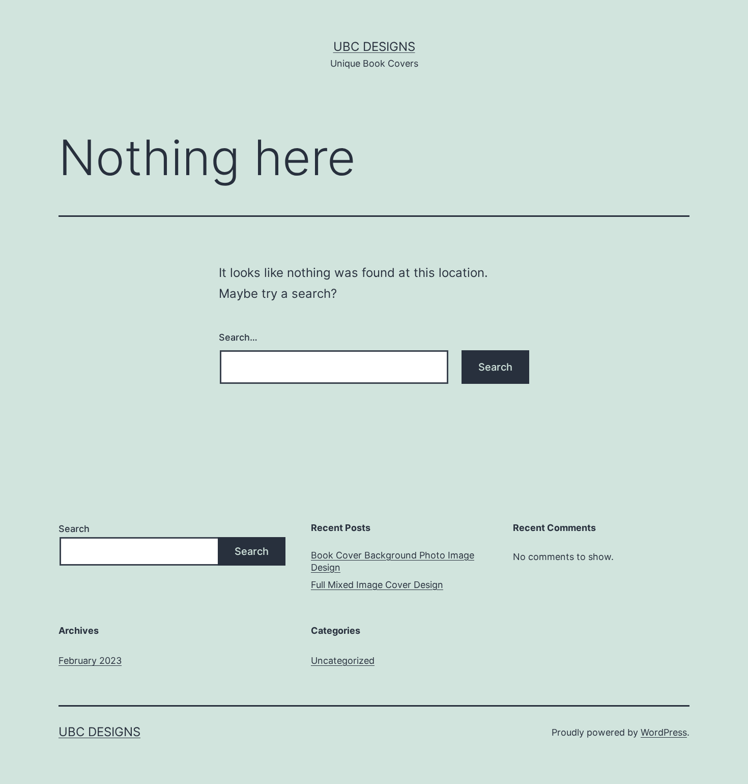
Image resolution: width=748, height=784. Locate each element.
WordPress (664, 732)
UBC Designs (374, 46)
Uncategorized (343, 660)
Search (74, 528)
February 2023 (90, 660)
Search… (238, 337)
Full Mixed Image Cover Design (377, 584)
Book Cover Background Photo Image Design (392, 561)
